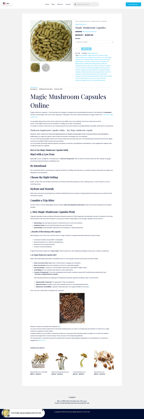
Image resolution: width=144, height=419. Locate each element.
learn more (41, 340)
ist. (60, 326)
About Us (60, 4)
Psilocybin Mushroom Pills (93, 74)
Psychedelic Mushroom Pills (95, 76)
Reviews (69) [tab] (58, 89)
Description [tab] (33, 89)
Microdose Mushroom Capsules (90, 66)
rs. (89, 287)
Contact (68, 4)
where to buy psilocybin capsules (95, 80)
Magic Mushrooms (85, 21)
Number (77, 38)
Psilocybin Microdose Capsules (89, 72)
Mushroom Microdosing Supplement (91, 68)
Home (47, 4)
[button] (133, 4)
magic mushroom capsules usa (99, 61)
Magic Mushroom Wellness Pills (83, 63)
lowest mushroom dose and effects (100, 59)
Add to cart (86, 49)
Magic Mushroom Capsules (82, 61)
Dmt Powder (15, 413)
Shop (53, 4)
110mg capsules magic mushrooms (88, 55)
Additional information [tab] (46, 89)
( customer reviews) (89, 31)
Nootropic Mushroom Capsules (95, 70)
